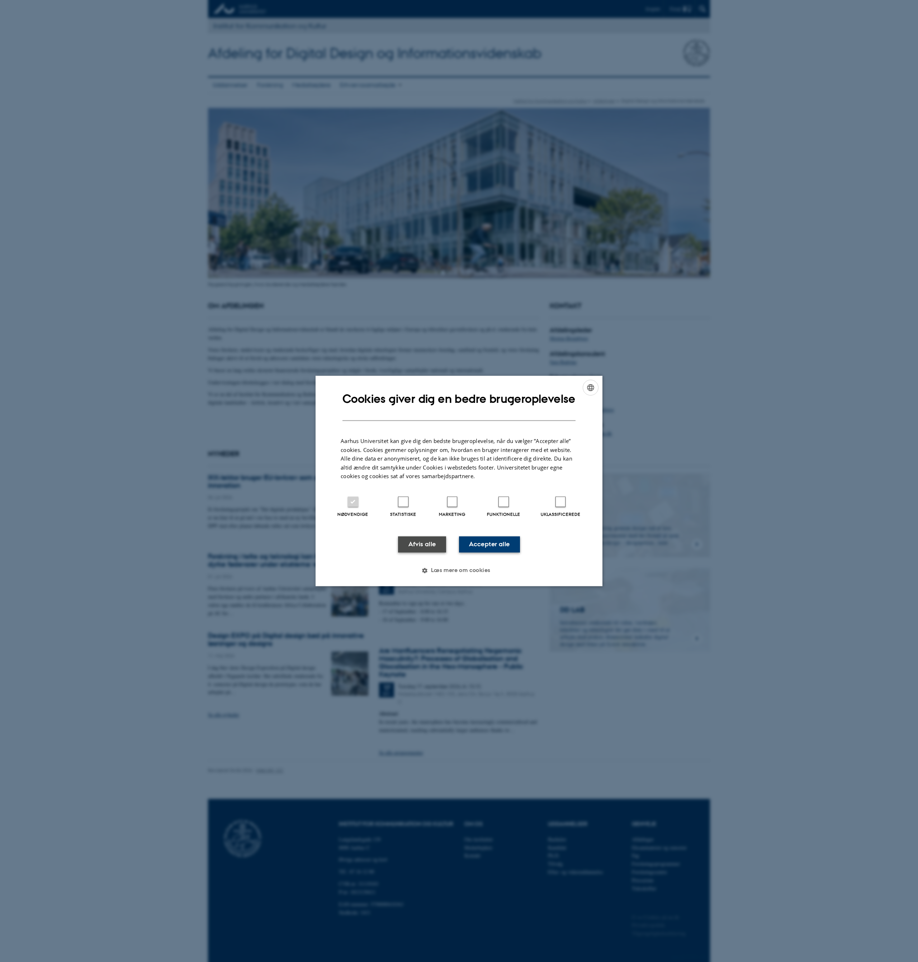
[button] (458, 570)
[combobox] (590, 387)
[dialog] (459, 481)
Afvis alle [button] (422, 544)
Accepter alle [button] (489, 544)
